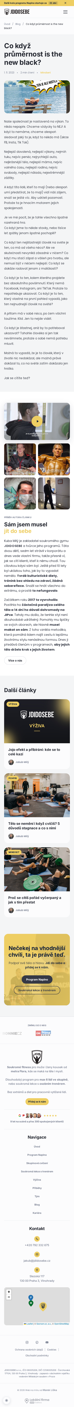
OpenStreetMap (61, 1323)
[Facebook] (37, 1342)
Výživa (37, 1179)
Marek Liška (50, 1390)
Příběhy (37, 1187)
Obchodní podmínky (37, 1355)
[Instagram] (27, 1342)
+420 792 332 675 (37, 1245)
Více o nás (15, 660)
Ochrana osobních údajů (29, 1349)
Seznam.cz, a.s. (43, 1323)
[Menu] (65, 12)
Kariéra (37, 1212)
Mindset (45, 72)
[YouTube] (47, 1342)
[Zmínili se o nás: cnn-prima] (34, 1033)
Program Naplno (37, 979)
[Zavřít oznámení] (65, 3)
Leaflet (29, 1323)
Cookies (51, 1349)
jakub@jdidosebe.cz (37, 1260)
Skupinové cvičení (37, 1163)
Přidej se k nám (37, 1101)
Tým (37, 1196)
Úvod (7, 24)
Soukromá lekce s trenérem (37, 990)
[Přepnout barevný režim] (6, 1400)
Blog (17, 24)
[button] (37, 421)
